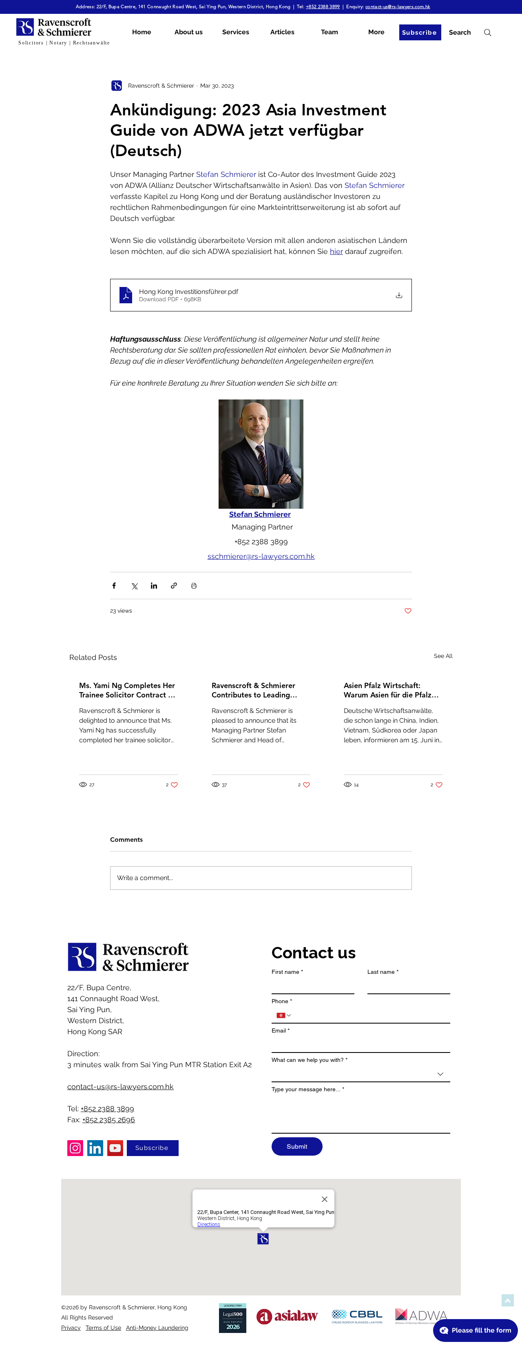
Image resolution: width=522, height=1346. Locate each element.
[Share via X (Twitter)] (134, 585)
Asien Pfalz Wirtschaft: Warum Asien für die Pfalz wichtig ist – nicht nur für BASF (387, 690)
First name (287, 972)
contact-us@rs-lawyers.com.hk (397, 6)
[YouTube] (115, 1148)
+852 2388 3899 (323, 6)
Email (281, 1030)
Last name (382, 972)
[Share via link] (174, 585)
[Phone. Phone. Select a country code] (284, 1015)
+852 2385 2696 (108, 1119)
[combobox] (361, 1074)
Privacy (71, 1327)
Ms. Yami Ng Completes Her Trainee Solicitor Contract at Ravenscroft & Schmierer (127, 690)
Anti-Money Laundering (157, 1327)
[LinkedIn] (95, 1148)
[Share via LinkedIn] (154, 585)
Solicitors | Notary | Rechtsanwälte (64, 43)
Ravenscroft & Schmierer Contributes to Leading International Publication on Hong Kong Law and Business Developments (259, 690)
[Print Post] (194, 585)
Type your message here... (308, 1089)
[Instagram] (75, 1148)
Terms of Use (103, 1327)
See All (443, 656)
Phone (282, 1001)
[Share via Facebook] (114, 585)
